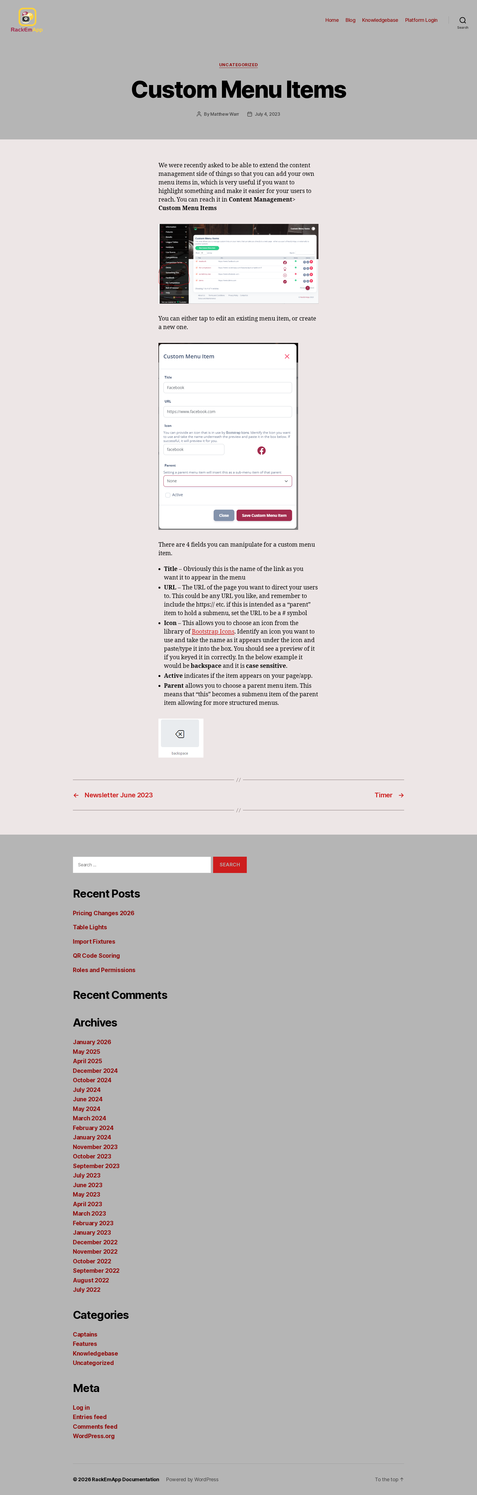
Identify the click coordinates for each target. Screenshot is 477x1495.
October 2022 (92, 1261)
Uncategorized (238, 64)
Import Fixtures (94, 941)
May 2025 (86, 1051)
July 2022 (86, 1289)
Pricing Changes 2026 (103, 913)
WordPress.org (94, 1436)
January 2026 (92, 1042)
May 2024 (86, 1108)
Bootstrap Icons (213, 632)
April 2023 (87, 1204)
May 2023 (86, 1194)
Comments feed (95, 1426)
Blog (350, 20)
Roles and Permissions (104, 970)
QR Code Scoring (96, 955)
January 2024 (92, 1137)
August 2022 (91, 1280)
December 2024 (95, 1070)
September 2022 (96, 1270)
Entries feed (90, 1417)
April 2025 (87, 1061)
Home (332, 20)
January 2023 (92, 1232)
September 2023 (96, 1166)
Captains (85, 1334)
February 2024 (93, 1127)
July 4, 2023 (267, 114)
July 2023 (86, 1175)
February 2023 (93, 1223)
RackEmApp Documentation (125, 1479)
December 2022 (95, 1242)
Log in (81, 1407)
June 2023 (87, 1185)
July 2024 (87, 1089)
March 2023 (89, 1213)
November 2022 (95, 1251)
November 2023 (95, 1147)
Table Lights (90, 927)
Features (85, 1343)
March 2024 (89, 1118)
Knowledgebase (380, 20)
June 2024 (88, 1099)
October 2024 (92, 1080)
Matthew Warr (224, 114)
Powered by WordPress (192, 1479)
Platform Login (421, 20)
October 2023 (92, 1156)
